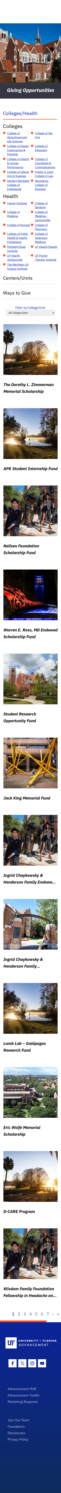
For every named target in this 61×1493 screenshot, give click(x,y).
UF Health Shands (46, 247)
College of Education (41, 148)
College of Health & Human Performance (18, 163)
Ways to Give (17, 293)
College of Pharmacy (41, 227)
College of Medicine (13, 214)
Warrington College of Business (41, 185)
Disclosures (16, 1433)
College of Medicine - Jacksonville (42, 216)
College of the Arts (43, 135)
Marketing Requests (23, 1401)
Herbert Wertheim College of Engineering (18, 185)
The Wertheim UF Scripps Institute (18, 266)
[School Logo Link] (28, 1343)
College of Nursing (18, 225)
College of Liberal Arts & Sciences (18, 174)
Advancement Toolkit (23, 1395)
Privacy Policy (18, 1439)
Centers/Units (18, 278)
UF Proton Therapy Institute (45, 257)
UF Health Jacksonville (15, 257)
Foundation (16, 1426)
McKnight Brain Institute (16, 249)
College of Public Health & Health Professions (17, 238)
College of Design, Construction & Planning (18, 150)
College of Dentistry (41, 205)
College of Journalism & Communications (45, 163)
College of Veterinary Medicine (41, 238)
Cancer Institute (17, 203)
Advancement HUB (22, 1388)
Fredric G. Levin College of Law (44, 174)
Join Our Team (18, 1420)
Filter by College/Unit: (30, 308)
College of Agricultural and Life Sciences (17, 137)
